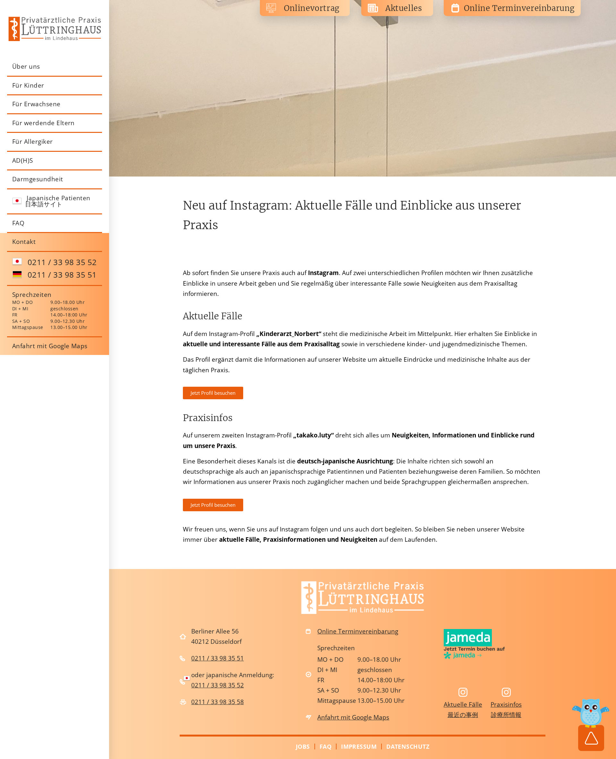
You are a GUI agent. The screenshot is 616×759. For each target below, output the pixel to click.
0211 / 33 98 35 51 (62, 274)
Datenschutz (407, 746)
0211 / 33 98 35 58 (217, 702)
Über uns (26, 66)
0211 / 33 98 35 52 (62, 262)
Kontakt (24, 241)
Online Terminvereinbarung (519, 8)
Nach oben (591, 722)
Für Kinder (28, 85)
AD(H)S (22, 160)
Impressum (359, 746)
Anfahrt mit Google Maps (50, 346)
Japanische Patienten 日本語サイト (57, 201)
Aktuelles (403, 8)
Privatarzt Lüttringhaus (54, 29)
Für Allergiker (32, 141)
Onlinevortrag (311, 8)
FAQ (18, 223)
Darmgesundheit (37, 179)
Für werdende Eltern (43, 123)
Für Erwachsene (36, 104)
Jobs (303, 746)
